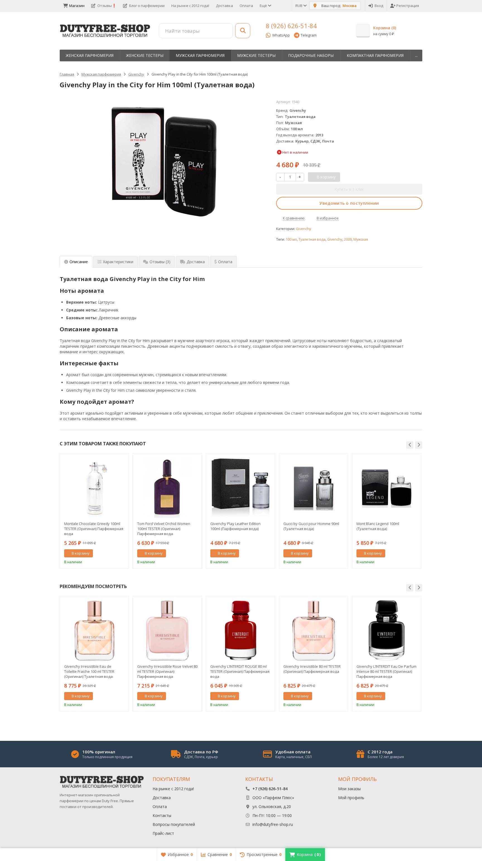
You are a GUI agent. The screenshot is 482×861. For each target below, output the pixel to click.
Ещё (264, 5)
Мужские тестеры (256, 55)
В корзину (81, 553)
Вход (379, 5)
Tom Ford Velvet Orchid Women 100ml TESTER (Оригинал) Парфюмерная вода (163, 528)
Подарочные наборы (311, 55)
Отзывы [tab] (160, 261)
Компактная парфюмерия (375, 55)
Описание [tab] (78, 261)
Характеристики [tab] (118, 261)
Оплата (246, 5)
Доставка (224, 5)
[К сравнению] (114, 553)
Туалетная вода (312, 239)
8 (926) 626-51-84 (291, 25)
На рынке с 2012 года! (190, 5)
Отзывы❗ (106, 5)
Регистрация (407, 5)
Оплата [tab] (225, 261)
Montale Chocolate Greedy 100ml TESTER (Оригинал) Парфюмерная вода (93, 528)
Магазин (77, 5)
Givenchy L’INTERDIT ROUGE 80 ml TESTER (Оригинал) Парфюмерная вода (239, 671)
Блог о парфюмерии (147, 5)
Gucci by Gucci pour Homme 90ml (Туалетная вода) (311, 526)
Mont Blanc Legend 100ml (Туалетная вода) (377, 526)
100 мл (291, 239)
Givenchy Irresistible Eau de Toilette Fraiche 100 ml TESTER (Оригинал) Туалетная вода (89, 671)
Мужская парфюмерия (200, 55)
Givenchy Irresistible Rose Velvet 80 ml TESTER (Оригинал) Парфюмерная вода (167, 671)
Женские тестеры (144, 55)
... (416, 55)
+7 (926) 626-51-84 (270, 788)
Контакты (162, 815)
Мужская (360, 239)
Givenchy (303, 228)
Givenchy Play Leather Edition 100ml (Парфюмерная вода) (235, 526)
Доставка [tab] (196, 261)
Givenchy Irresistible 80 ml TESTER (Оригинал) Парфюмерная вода (312, 669)
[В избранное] (122, 553)
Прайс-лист (163, 833)
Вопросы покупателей (174, 824)
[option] (94, 511)
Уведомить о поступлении (349, 203)
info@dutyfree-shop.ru (272, 824)
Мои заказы (349, 788)
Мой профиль (351, 797)
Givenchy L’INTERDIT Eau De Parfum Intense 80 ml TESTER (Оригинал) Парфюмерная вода (386, 671)
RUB (299, 5)
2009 (348, 239)
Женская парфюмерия (90, 55)
